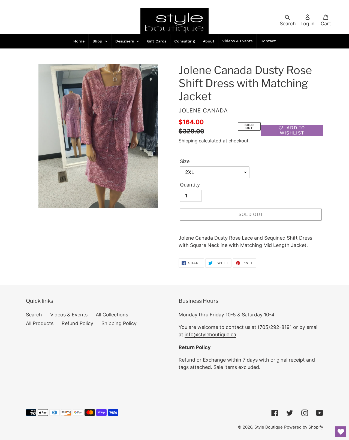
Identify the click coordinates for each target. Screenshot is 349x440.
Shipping (188, 140)
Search (34, 314)
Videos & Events (69, 314)
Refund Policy (77, 323)
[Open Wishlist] (340, 431)
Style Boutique (268, 427)
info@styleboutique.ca (210, 334)
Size (184, 161)
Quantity (190, 185)
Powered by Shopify (303, 427)
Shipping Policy (119, 323)
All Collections (112, 314)
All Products (39, 323)
